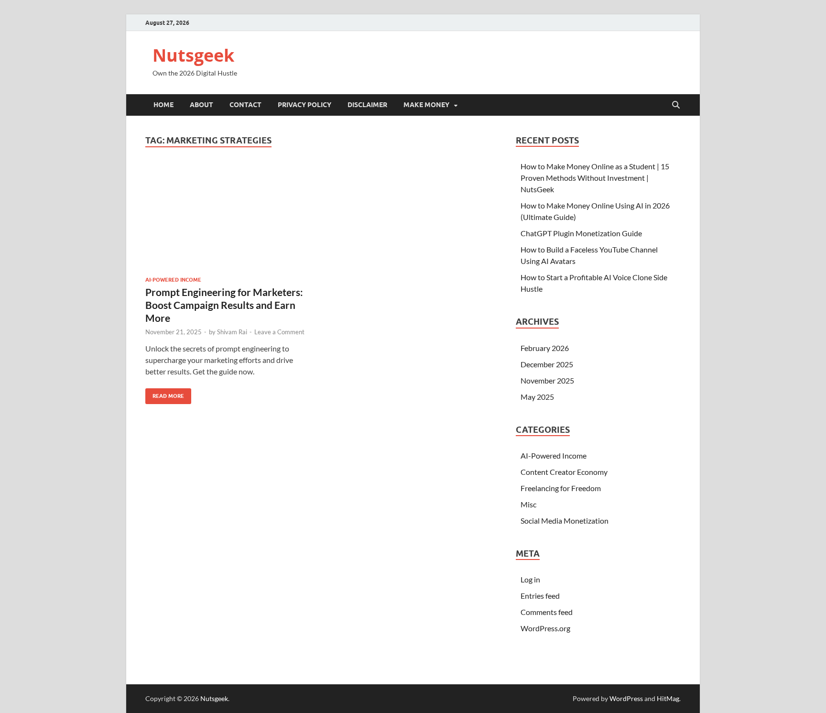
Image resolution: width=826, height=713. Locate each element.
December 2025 (547, 364)
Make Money (426, 105)
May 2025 (537, 396)
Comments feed (547, 611)
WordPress (626, 698)
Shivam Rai (232, 332)
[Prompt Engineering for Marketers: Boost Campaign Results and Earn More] (228, 217)
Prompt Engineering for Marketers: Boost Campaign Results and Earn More (224, 305)
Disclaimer (367, 105)
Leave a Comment (279, 332)
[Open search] (676, 105)
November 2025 (547, 380)
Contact (245, 105)
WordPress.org (545, 628)
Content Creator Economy (564, 471)
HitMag (668, 698)
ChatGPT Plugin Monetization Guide (581, 233)
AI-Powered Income (173, 279)
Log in (530, 579)
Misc (528, 504)
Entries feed (540, 595)
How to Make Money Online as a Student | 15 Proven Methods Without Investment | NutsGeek (595, 178)
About (201, 105)
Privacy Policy (304, 105)
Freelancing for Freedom (561, 488)
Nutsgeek (193, 55)
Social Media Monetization (565, 520)
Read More (164, 393)
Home (163, 105)
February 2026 (545, 347)
